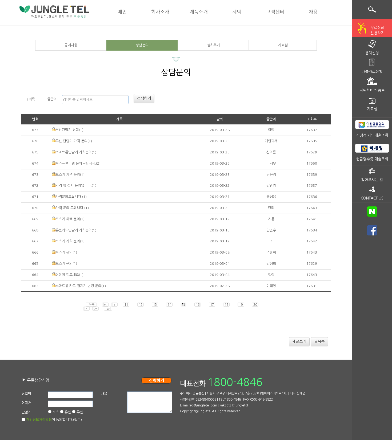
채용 (313, 12)
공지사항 (71, 45)
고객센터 (275, 12)
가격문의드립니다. (68, 196)
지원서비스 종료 (372, 90)
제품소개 (199, 12)
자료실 (283, 45)
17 (212, 304)
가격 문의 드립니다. (69, 208)
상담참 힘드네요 (67, 274)
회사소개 (160, 12)
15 (183, 304)
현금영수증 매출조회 (372, 159)
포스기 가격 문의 (67, 174)
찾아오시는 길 (372, 180)
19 (241, 304)
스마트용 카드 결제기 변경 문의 (78, 286)
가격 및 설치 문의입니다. (73, 185)
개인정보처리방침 (39, 419)
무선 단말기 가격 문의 (71, 141)
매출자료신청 (372, 72)
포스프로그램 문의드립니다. (75, 163)
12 (140, 304)
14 (169, 304)
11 (126, 304)
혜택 (236, 12)
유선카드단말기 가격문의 (73, 230)
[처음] (91, 304)
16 (197, 304)
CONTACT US (372, 198)
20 (255, 304)
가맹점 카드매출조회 (372, 135)
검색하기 (144, 98)
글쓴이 (51, 99)
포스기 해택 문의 (67, 219)
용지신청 (372, 53)
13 (155, 304)
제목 (31, 99)
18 (226, 304)
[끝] (108, 308)
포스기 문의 (64, 252)
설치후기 (213, 45)
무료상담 (377, 30)
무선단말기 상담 (67, 130)
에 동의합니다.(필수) (54, 419)
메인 (122, 12)
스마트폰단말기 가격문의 (73, 152)
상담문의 (142, 45)
